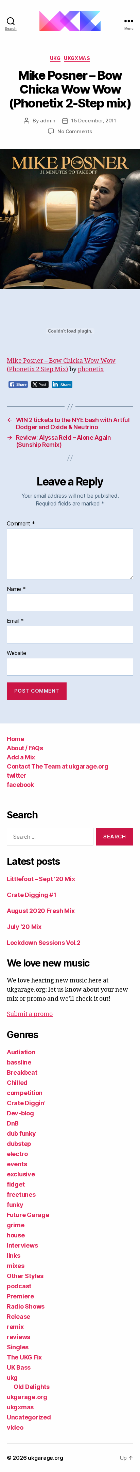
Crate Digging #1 (31, 894)
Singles (18, 1347)
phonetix (91, 369)
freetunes (21, 1194)
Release (18, 1316)
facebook (20, 784)
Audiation (21, 1052)
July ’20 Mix (24, 926)
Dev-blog (20, 1113)
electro (17, 1153)
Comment (21, 524)
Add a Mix (21, 757)
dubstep (19, 1143)
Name (16, 589)
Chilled (17, 1082)
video (15, 1427)
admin (47, 120)
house (16, 1235)
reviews (18, 1336)
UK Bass (19, 1367)
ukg (55, 58)
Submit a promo (30, 1014)
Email (15, 621)
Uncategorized (29, 1417)
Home (15, 738)
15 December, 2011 (93, 120)
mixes (15, 1265)
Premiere (20, 1296)
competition (24, 1092)
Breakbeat (22, 1072)
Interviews (22, 1245)
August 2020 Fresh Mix (40, 910)
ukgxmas (77, 58)
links (13, 1255)
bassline (19, 1062)
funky (15, 1204)
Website (16, 653)
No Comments (74, 131)
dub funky (21, 1133)
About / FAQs (25, 748)
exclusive (21, 1174)
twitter (16, 775)
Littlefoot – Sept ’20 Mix (41, 878)
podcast (19, 1286)
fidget (15, 1184)
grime (15, 1225)
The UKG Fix (24, 1357)
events (17, 1164)
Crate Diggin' (26, 1103)
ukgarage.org (27, 1396)
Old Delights (32, 1386)
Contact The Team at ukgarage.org (57, 766)
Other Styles (25, 1275)
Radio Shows (26, 1306)
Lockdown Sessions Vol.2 (44, 942)
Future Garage (28, 1214)
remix (15, 1326)
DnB (13, 1123)
